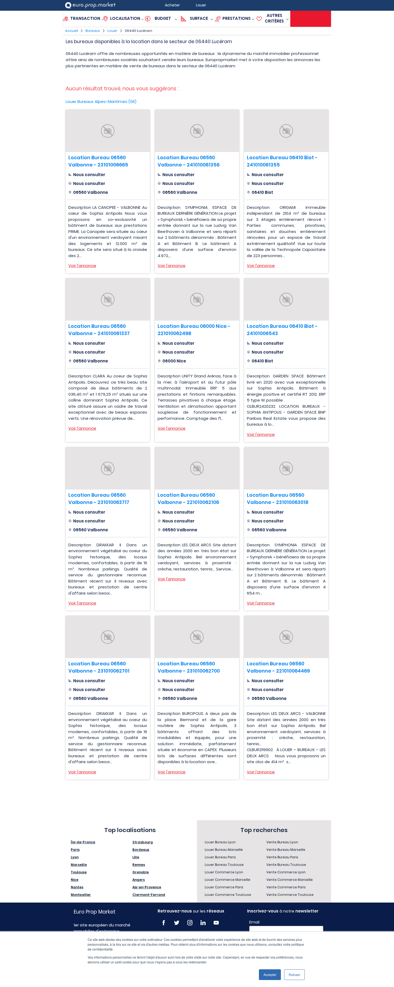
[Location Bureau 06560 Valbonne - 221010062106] (197, 468)
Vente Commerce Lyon (286, 872)
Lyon (75, 857)
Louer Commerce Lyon (224, 872)
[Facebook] (164, 922)
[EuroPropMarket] (90, 5)
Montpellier (81, 894)
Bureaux (93, 30)
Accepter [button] (269, 974)
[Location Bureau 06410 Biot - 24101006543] (286, 300)
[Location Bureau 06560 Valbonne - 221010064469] (286, 637)
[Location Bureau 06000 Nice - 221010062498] (197, 300)
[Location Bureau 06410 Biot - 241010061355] (286, 131)
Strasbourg (142, 842)
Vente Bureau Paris (282, 857)
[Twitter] (177, 922)
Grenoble (140, 872)
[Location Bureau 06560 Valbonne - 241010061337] (108, 300)
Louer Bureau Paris (220, 857)
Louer (112, 30)
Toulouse (79, 872)
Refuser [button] (294, 974)
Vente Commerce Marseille (289, 879)
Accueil (71, 30)
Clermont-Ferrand (148, 894)
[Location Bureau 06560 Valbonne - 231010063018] (286, 468)
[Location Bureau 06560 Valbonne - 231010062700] (197, 637)
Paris (75, 849)
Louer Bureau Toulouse (224, 864)
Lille (135, 857)
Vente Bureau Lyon (282, 842)
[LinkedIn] (203, 922)
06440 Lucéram (138, 30)
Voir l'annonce (82, 265)
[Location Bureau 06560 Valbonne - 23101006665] (108, 131)
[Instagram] (190, 922)
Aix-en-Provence (146, 887)
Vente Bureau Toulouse (286, 864)
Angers (138, 879)
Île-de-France (83, 842)
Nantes (77, 887)
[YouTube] (216, 922)
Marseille (79, 864)
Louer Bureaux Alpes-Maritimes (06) (101, 101)
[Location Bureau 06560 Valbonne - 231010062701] (108, 637)
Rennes (138, 864)
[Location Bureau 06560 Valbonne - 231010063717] (108, 468)
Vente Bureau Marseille (285, 849)
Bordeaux (140, 849)
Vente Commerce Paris (286, 887)
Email (254, 922)
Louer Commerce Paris (224, 887)
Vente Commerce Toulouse (290, 894)
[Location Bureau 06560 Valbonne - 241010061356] (197, 131)
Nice (74, 879)
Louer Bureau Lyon (220, 842)
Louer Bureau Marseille (224, 849)
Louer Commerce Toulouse (228, 894)
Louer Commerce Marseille (227, 879)
